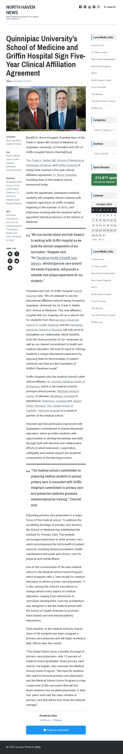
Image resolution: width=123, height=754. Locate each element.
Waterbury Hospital (54, 401)
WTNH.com (97, 108)
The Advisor (97, 94)
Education (16, 140)
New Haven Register (101, 66)
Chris (9, 81)
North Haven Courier (101, 80)
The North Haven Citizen (103, 101)
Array (37, 747)
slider (18, 170)
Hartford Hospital (49, 410)
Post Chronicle (98, 87)
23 (100, 230)
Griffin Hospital (67, 165)
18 (107, 225)
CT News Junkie (99, 52)
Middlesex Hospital (62, 396)
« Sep (94, 239)
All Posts (45, 720)
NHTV (94, 73)
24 (104, 230)
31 (104, 235)
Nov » (101, 239)
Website (58, 720)
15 (96, 225)
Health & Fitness (13, 144)
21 (93, 230)
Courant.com (97, 45)
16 (100, 225)
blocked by (105, 179)
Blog (8, 140)
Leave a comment (58, 729)
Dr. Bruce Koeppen (64, 175)
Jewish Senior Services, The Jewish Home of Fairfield (53, 406)
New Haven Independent (103, 59)
